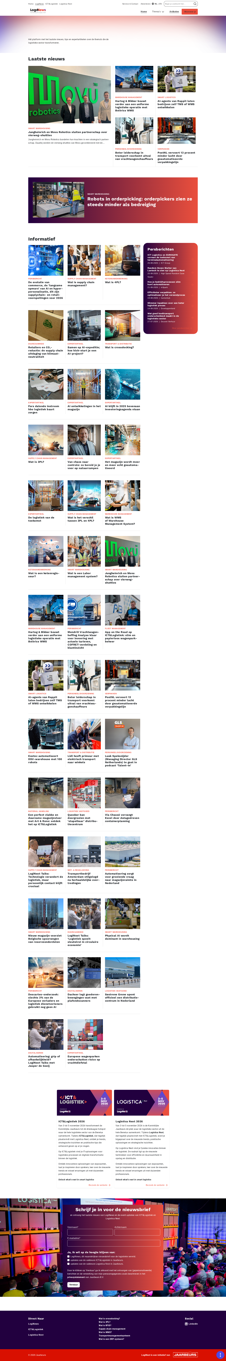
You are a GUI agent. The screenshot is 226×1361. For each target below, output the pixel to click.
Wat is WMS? (105, 1332)
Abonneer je (190, 12)
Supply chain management (112, 1329)
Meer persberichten (181, 328)
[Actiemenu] (220, 1355)
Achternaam (120, 1227)
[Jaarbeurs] (185, 1354)
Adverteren (146, 4)
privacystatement (76, 1277)
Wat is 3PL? (105, 1322)
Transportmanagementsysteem (114, 1335)
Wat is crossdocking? (109, 1318)
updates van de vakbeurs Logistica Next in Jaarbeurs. (96, 1264)
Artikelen (174, 11)
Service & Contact (130, 4)
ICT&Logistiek (51, 4)
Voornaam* (72, 1227)
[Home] (38, 11)
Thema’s (156, 11)
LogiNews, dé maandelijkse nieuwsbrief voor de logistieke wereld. (103, 1256)
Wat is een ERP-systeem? (111, 1339)
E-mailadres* (73, 1238)
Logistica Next (65, 4)
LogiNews (39, 4)
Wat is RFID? (105, 1325)
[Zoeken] (195, 4)
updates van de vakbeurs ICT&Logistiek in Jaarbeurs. (96, 1260)
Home (30, 4)
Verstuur (73, 1285)
